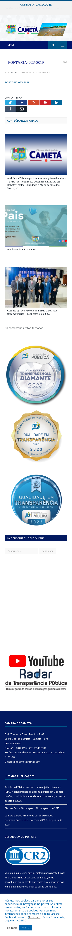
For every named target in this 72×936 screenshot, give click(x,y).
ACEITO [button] (26, 927)
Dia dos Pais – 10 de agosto (35, 8)
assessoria (30, 877)
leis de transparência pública (21, 886)
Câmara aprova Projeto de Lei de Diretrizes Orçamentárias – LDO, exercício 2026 (32, 312)
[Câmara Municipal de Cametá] (36, 29)
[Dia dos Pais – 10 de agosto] (36, 225)
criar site (27, 873)
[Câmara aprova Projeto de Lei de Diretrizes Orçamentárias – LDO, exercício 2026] (36, 287)
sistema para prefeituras (50, 873)
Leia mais (34, 917)
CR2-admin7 (15, 72)
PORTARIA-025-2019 (17, 82)
